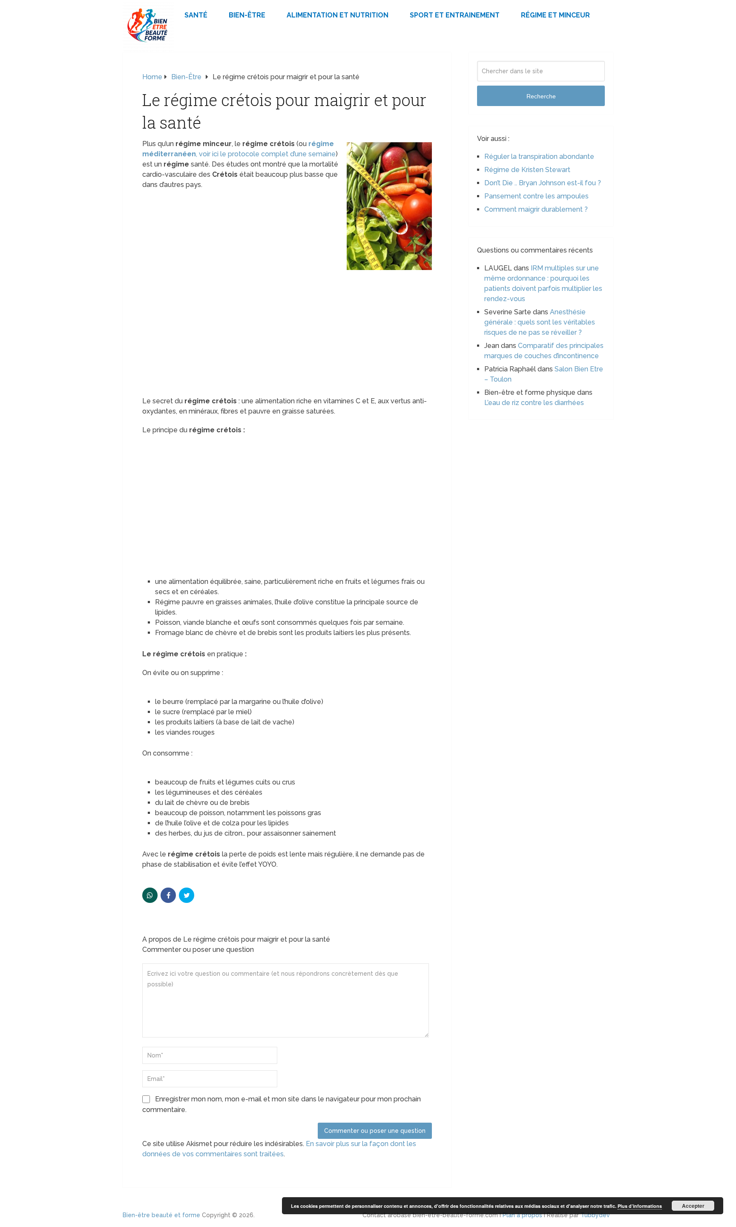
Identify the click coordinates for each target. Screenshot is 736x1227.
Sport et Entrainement (455, 15)
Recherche (541, 96)
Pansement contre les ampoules (536, 196)
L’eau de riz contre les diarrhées (534, 403)
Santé (195, 15)
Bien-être (247, 15)
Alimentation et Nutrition (337, 15)
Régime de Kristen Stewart (527, 170)
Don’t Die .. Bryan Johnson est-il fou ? (542, 183)
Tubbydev (595, 1215)
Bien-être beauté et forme (161, 1215)
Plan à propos (522, 1215)
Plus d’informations (640, 1206)
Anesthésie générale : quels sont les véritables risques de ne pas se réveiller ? (539, 322)
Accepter (693, 1206)
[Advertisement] (287, 333)
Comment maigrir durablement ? (536, 209)
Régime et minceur (555, 15)
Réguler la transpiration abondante (539, 156)
